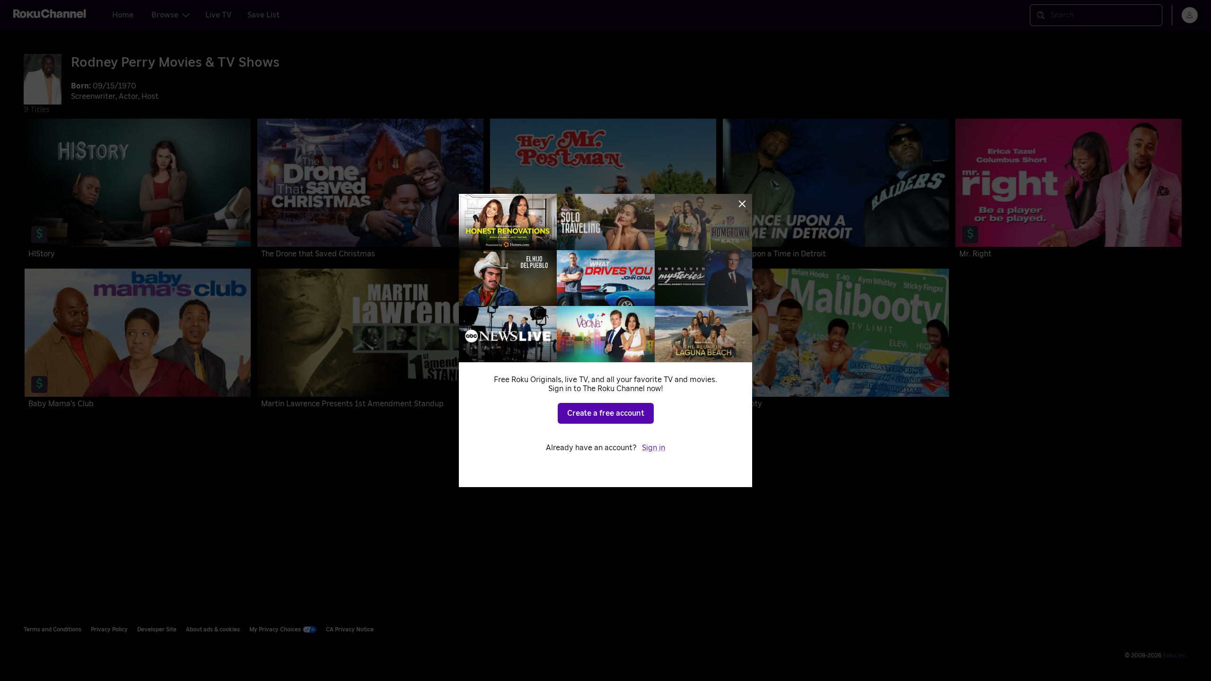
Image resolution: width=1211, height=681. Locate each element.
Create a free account (605, 413)
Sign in (653, 448)
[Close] (742, 203)
